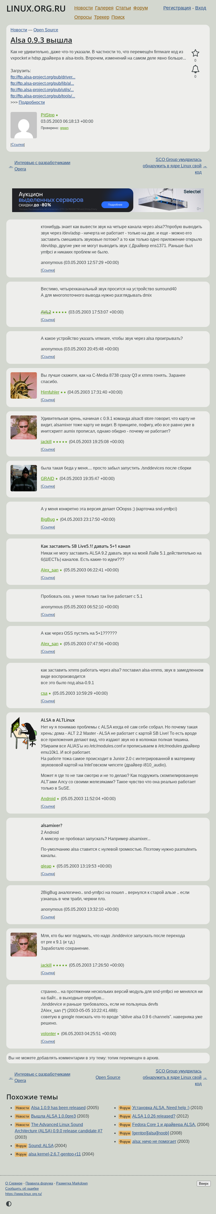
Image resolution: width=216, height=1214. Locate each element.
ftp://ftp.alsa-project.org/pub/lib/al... (42, 83)
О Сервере (13, 1183)
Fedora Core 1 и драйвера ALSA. (164, 1124)
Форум (140, 8)
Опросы (83, 17)
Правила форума (39, 1183)
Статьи (123, 8)
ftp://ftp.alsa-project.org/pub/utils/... (42, 89)
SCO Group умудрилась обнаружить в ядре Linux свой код (172, 165)
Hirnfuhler (50, 392)
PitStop (48, 115)
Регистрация (177, 8)
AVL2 (46, 312)
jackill (46, 441)
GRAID (47, 478)
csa (44, 693)
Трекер (101, 17)
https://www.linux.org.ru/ (23, 1194)
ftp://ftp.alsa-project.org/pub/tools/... (43, 96)
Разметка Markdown (72, 1183)
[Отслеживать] (195, 69)
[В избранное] (195, 53)
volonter (48, 1033)
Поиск (118, 17)
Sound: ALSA (40, 1145)
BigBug (48, 519)
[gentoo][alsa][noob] (150, 1133)
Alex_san (49, 570)
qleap (46, 866)
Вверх (204, 1184)
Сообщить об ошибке (22, 1189)
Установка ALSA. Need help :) (160, 1107)
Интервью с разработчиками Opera (42, 165)
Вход (200, 8)
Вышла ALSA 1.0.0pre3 (53, 1116)
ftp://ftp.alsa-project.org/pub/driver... (43, 77)
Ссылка (18, 145)
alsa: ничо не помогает (154, 1141)
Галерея (104, 8)
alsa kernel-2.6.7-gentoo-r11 (54, 1154)
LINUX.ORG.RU (36, 8)
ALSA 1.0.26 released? (153, 1116)
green (64, 128)
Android (48, 798)
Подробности (32, 102)
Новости (83, 8)
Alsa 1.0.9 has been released (58, 1107)
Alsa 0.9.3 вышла (41, 40)
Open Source (45, 30)
